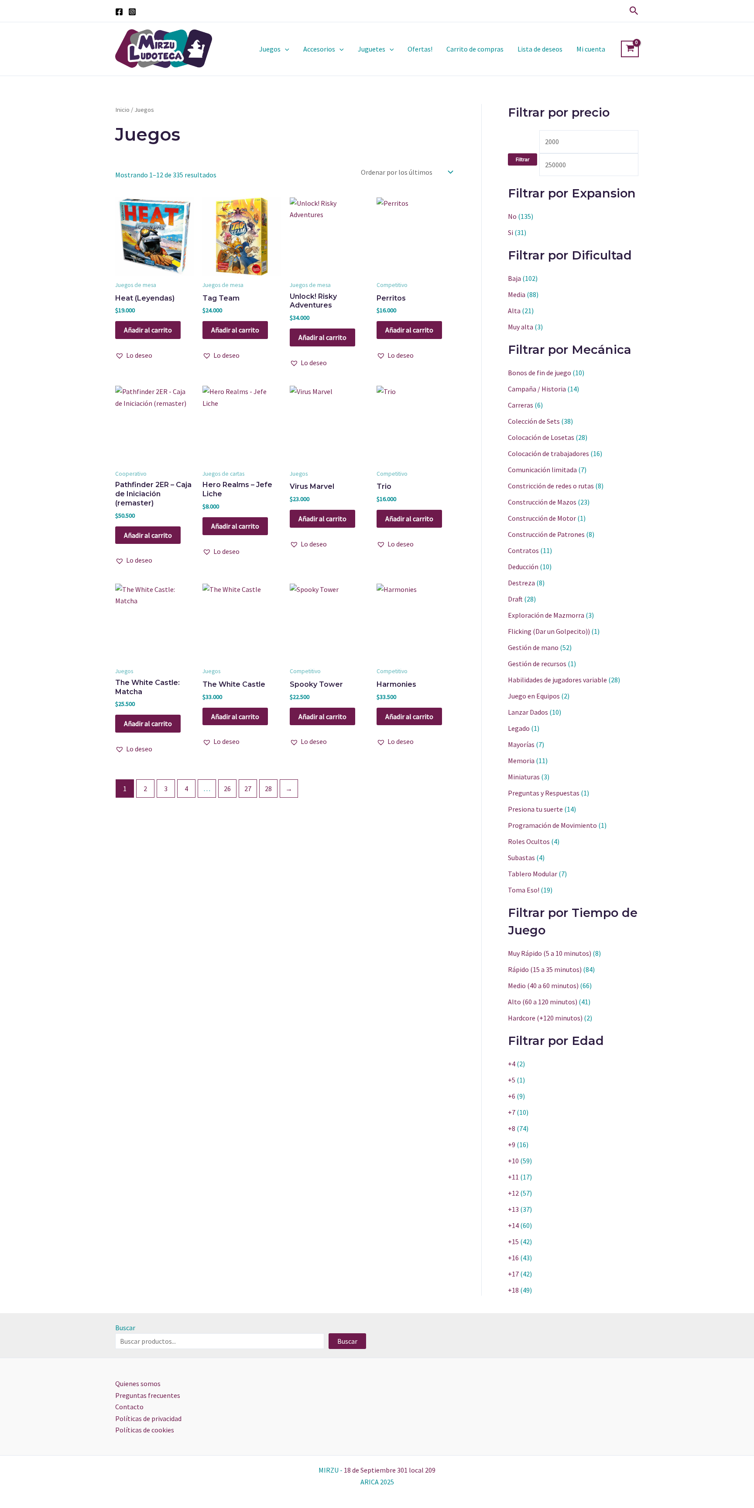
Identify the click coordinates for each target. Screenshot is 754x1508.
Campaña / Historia (537, 388)
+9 (511, 1144)
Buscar (125, 1327)
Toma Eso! (523, 889)
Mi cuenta (590, 49)
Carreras (520, 405)
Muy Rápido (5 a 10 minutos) (549, 953)
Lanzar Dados (528, 712)
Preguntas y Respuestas (543, 793)
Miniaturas (524, 776)
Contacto (129, 1406)
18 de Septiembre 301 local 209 (389, 1470)
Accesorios (319, 49)
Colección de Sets (534, 421)
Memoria (521, 760)
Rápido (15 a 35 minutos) (545, 969)
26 (227, 788)
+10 (513, 1160)
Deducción (523, 566)
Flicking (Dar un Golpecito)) (549, 631)
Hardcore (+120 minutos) (545, 1017)
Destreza (521, 582)
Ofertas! (420, 49)
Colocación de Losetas (541, 437)
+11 (513, 1177)
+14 (513, 1225)
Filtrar (522, 159)
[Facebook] (119, 12)
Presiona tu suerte (535, 809)
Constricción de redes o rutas (551, 485)
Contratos (523, 550)
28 (268, 788)
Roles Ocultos (529, 841)
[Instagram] (132, 12)
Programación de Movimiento (552, 825)
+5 (511, 1080)
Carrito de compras (475, 49)
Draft (515, 599)
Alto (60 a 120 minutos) (542, 1001)
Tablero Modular (532, 873)
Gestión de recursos (537, 663)
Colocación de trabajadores (548, 453)
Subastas (521, 857)
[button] (634, 11)
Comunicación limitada (542, 469)
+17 (513, 1273)
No (512, 216)
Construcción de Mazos (542, 502)
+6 (511, 1096)
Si (510, 232)
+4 (511, 1063)
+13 (513, 1209)
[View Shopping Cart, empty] (630, 49)
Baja (514, 278)
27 (247, 788)
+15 (513, 1241)
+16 (513, 1257)
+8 (511, 1128)
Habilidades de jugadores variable (557, 679)
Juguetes (371, 49)
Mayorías (521, 744)
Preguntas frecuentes (147, 1395)
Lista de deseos (540, 49)
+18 (513, 1290)
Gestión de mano (533, 647)
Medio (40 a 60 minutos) (543, 985)
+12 (513, 1193)
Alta (514, 310)
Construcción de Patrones (546, 534)
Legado (519, 728)
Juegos (270, 49)
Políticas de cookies (144, 1429)
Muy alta (520, 326)
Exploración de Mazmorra (546, 615)
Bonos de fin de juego (539, 372)
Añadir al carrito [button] (148, 329)
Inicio (122, 110)
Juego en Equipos (534, 696)
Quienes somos (138, 1383)
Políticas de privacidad (148, 1418)
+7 (511, 1112)
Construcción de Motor (542, 518)
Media (516, 294)
